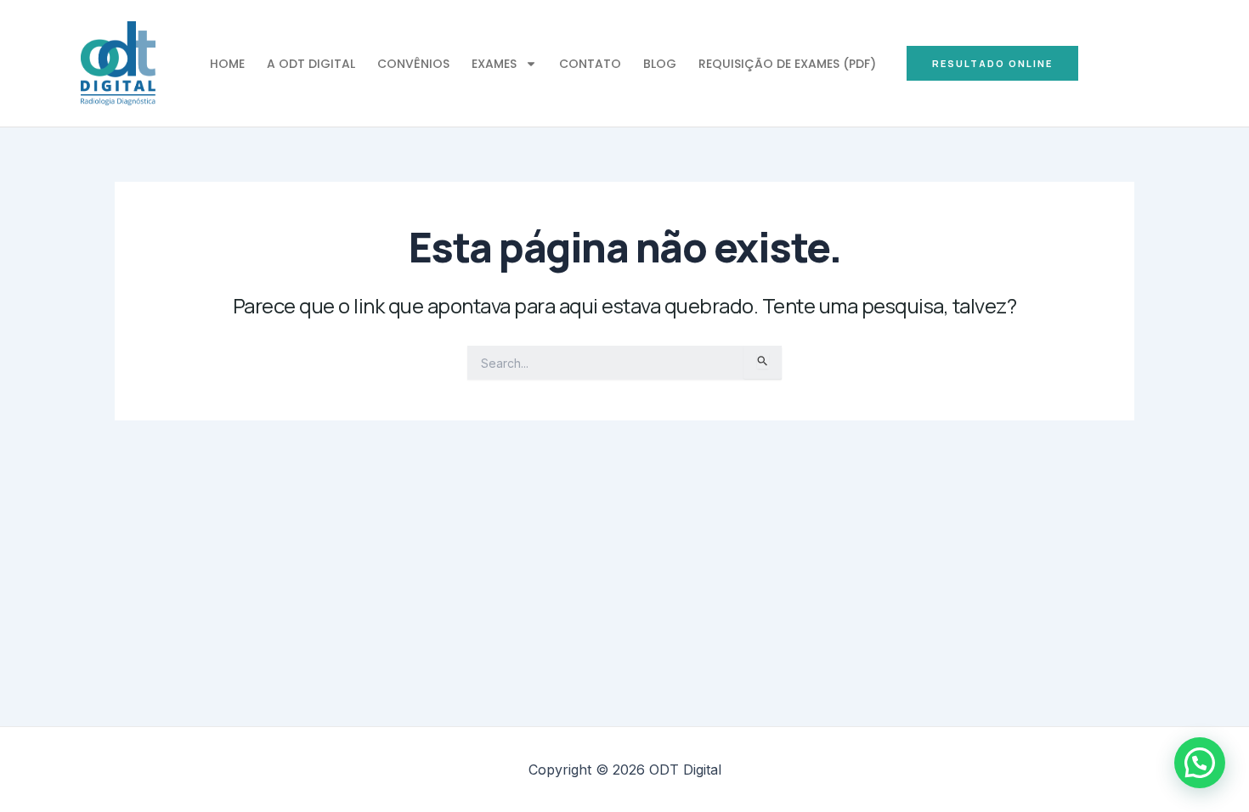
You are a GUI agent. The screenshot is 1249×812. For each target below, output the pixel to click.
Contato (590, 63)
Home (227, 63)
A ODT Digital (311, 63)
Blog (659, 63)
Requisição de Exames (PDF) (787, 63)
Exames (494, 63)
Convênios (413, 63)
